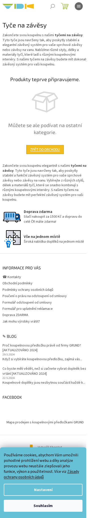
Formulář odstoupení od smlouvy (27, 302)
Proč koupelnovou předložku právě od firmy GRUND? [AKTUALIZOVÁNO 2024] (41, 348)
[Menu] (79, 6)
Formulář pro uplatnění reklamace (27, 308)
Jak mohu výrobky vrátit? (21, 321)
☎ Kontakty (11, 277)
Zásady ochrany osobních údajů (41, 474)
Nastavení (43, 490)
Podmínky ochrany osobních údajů (27, 289)
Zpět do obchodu (45, 149)
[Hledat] (53, 6)
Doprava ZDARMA (15, 315)
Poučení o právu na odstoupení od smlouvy (34, 296)
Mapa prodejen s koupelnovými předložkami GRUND (45, 422)
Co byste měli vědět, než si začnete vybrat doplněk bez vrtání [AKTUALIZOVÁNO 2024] (44, 371)
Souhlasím (43, 506)
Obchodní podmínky (17, 283)
